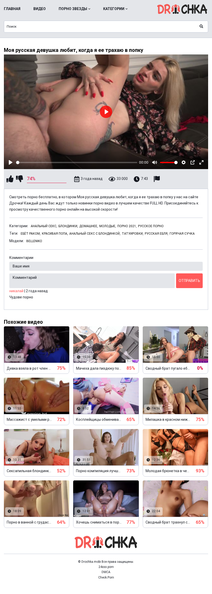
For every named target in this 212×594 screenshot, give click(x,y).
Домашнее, (88, 226)
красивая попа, (55, 233)
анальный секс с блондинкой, (94, 233)
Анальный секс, (44, 226)
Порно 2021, (127, 226)
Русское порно (151, 226)
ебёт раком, (31, 233)
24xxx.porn (106, 567)
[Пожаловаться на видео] (157, 179)
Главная (12, 9)
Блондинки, (68, 226)
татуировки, (132, 233)
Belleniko (34, 241)
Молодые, (107, 226)
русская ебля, (156, 233)
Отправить (189, 281)
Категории (113, 9)
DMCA (106, 572)
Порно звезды (73, 9)
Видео (39, 9)
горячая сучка (182, 233)
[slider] (76, 162)
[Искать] (201, 26)
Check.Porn (106, 577)
